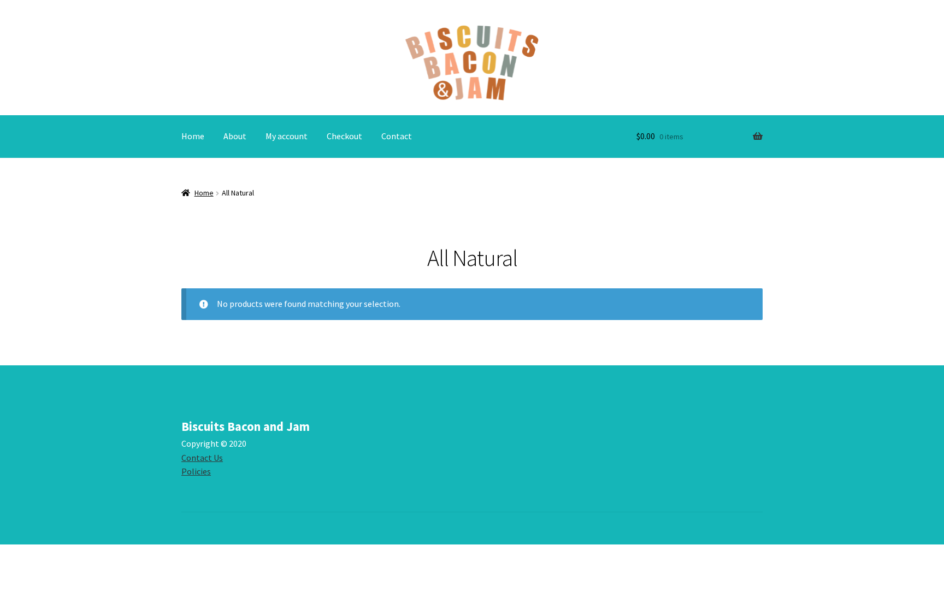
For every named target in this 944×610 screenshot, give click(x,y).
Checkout (344, 136)
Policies (196, 471)
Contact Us (202, 457)
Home (192, 136)
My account (287, 136)
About (234, 136)
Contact (396, 136)
